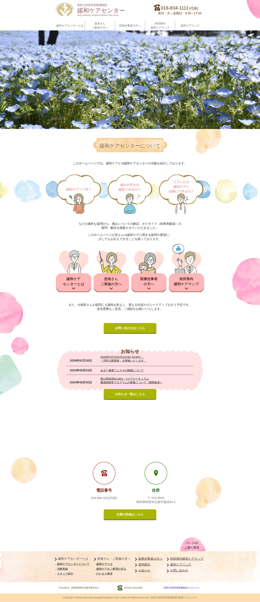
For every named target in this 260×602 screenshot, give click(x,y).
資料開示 (144, 564)
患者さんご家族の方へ (100, 25)
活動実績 (62, 568)
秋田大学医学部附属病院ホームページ (182, 587)
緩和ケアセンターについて (73, 564)
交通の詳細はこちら (130, 514)
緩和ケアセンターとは (69, 25)
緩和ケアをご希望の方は (111, 568)
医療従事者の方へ (130, 25)
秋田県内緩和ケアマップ (160, 25)
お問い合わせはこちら (130, 328)
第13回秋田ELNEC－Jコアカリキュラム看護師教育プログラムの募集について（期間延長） (131, 380)
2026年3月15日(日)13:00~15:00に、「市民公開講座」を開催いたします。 (123, 359)
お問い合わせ (179, 570)
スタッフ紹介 (65, 573)
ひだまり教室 (104, 573)
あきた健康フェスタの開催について (122, 370)
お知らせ (144, 570)
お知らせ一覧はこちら (130, 394)
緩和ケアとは (104, 564)
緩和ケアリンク (190, 25)
